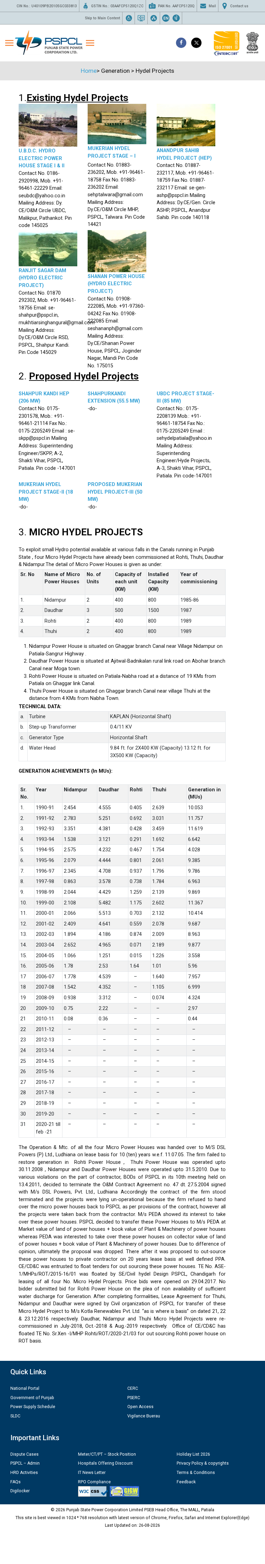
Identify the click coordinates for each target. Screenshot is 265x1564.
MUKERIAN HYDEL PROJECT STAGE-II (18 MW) (46, 492)
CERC (132, 1388)
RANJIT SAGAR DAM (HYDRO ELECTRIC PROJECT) (42, 278)
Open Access (140, 1406)
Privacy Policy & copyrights (203, 1463)
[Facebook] (181, 43)
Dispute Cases (24, 1454)
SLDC (15, 1416)
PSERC (133, 1397)
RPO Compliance (94, 1481)
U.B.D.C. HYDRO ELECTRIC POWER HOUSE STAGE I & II (42, 158)
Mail (212, 6)
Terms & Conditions (196, 1472)
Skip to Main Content (102, 18)
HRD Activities (24, 1472)
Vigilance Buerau (143, 1416)
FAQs (15, 1481)
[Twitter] (196, 43)
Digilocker (20, 1490)
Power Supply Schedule (32, 1406)
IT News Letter (92, 1472)
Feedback (186, 1481)
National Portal (24, 1388)
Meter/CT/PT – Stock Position (107, 1454)
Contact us (239, 6)
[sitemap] (154, 18)
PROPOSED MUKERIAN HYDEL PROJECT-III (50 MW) (115, 492)
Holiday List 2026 (193, 1454)
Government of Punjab (32, 1397)
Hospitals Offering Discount (105, 1463)
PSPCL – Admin (25, 1463)
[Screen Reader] (141, 18)
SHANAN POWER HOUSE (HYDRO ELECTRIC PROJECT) (116, 284)
